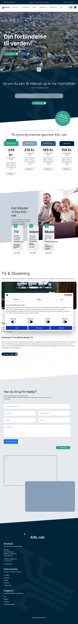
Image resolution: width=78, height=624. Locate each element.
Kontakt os (6, 602)
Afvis (16, 328)
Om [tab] (62, 299)
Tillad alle (61, 328)
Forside (8, 7)
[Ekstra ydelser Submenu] (58, 7)
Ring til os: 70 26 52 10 (69, 2)
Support (6, 599)
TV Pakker (6, 575)
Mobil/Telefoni (43, 7)
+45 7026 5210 (8, 561)
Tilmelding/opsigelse (9, 604)
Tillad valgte (39, 328)
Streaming (6, 578)
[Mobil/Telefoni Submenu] (47, 7)
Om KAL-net (15, 7)
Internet (34, 7)
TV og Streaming (25, 7)
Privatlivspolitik (8, 585)
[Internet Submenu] (37, 7)
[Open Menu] (71, 7)
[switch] (30, 322)
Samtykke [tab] (16, 299)
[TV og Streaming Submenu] (30, 7)
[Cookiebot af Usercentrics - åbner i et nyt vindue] (65, 295)
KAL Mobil (6, 583)
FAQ (61, 7)
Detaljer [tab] (39, 299)
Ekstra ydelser (53, 7)
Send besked (63, 447)
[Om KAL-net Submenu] (19, 7)
